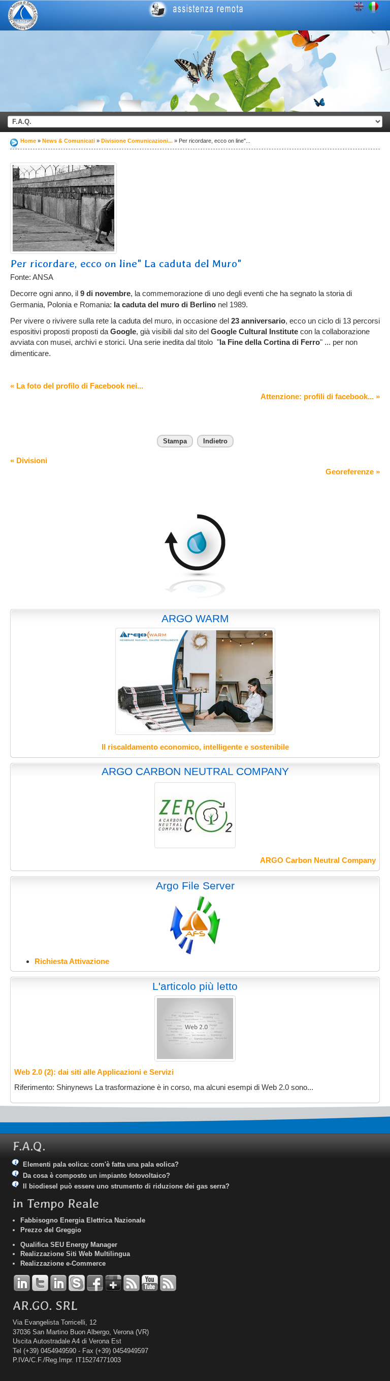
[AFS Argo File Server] (195, 924)
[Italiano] (373, 8)
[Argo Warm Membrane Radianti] (195, 681)
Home (28, 141)
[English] (358, 8)
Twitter (40, 1283)
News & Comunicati (68, 141)
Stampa (175, 441)
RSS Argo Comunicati (168, 1283)
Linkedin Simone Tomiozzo (58, 1283)
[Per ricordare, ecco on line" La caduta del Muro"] (63, 208)
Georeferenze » (353, 471)
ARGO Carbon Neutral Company (318, 860)
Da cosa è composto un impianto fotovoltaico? (96, 1175)
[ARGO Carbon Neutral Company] (195, 815)
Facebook (95, 1283)
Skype (77, 1283)
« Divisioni (28, 460)
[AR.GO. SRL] (23, 15)
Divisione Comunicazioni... (137, 141)
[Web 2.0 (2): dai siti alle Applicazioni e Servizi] (195, 1028)
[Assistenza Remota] (259, 9)
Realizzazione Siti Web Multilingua (75, 1254)
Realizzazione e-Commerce (63, 1263)
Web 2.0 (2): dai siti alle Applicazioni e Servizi (94, 1072)
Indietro (215, 441)
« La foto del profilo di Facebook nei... (76, 385)
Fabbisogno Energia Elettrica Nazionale (82, 1220)
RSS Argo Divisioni (131, 1283)
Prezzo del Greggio (50, 1230)
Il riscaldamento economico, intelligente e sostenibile (195, 747)
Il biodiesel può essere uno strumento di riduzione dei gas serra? (126, 1186)
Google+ (113, 1283)
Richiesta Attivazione (72, 961)
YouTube (150, 1283)
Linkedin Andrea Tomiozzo (22, 1283)
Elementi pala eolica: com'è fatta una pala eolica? (101, 1164)
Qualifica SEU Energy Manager (68, 1244)
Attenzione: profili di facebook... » (320, 396)
